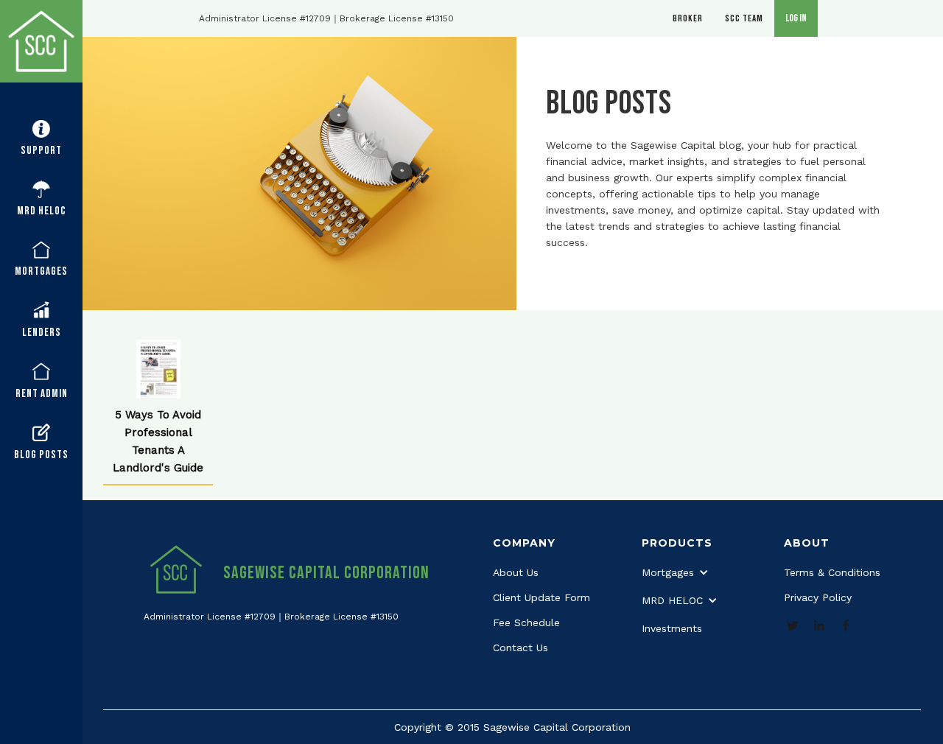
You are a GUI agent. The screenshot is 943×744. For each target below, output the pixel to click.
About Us (516, 572)
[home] (41, 41)
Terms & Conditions (832, 572)
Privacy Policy (818, 597)
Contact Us (520, 647)
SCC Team (744, 18)
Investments (672, 628)
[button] (41, 139)
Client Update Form (541, 597)
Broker (688, 18)
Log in (796, 18)
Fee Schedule (526, 622)
